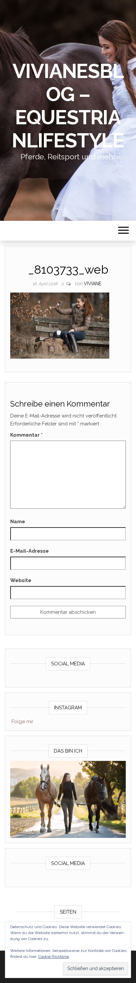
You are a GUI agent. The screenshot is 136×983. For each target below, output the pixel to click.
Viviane (92, 283)
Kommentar (26, 435)
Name (17, 522)
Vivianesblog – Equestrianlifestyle (68, 105)
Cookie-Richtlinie (53, 956)
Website (20, 580)
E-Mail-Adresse (29, 551)
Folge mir (22, 722)
